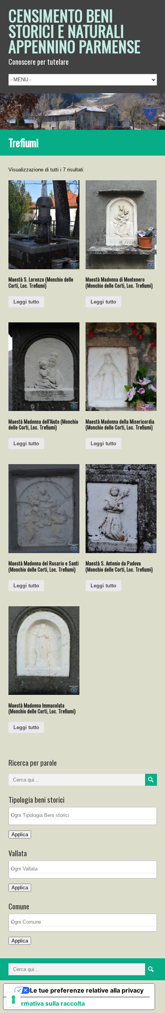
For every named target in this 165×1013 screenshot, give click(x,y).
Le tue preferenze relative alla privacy (87, 990)
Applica (20, 834)
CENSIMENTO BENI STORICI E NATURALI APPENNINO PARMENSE (74, 31)
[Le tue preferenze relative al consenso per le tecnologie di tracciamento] (13, 999)
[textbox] (84, 815)
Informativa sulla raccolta (47, 1003)
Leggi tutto (26, 302)
